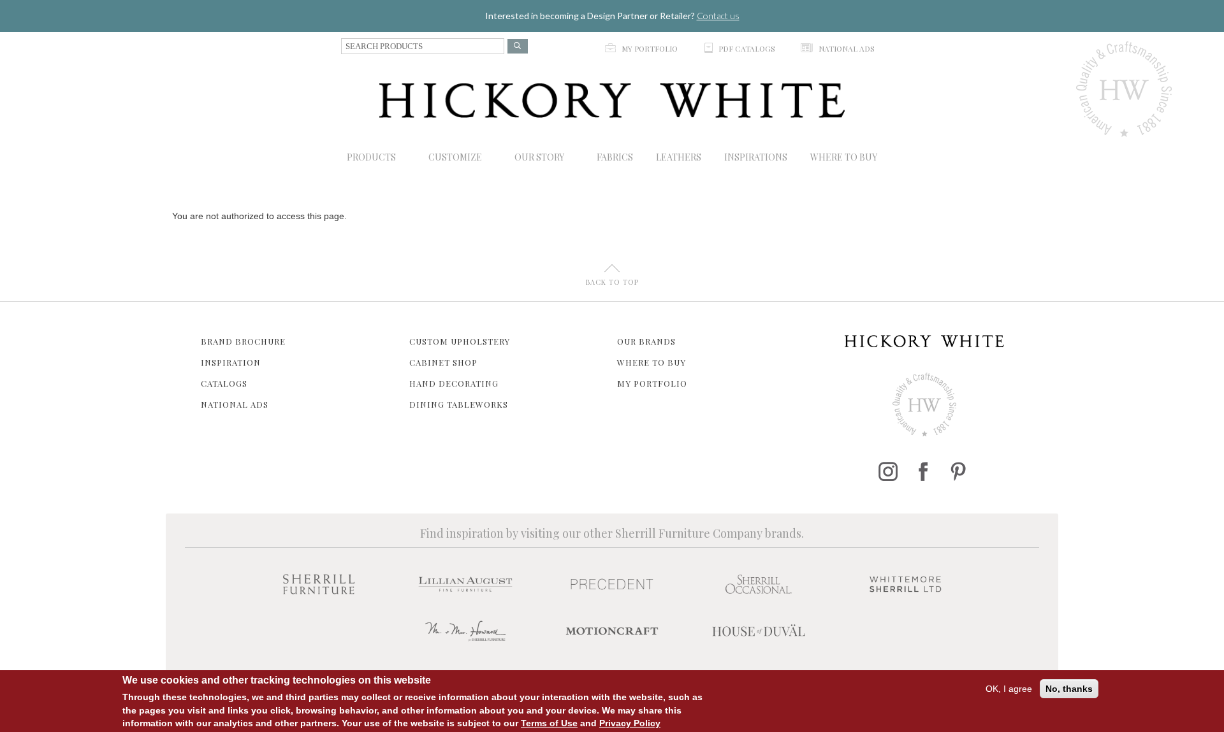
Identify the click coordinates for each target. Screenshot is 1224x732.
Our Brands (646, 341)
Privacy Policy (629, 722)
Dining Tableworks (458, 404)
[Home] (612, 100)
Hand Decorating (454, 383)
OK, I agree (1009, 689)
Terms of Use (549, 722)
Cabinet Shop (443, 362)
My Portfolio (652, 383)
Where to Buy (651, 362)
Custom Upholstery (459, 341)
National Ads (234, 404)
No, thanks (1069, 689)
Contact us (718, 15)
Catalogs (224, 383)
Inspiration (231, 362)
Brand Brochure (243, 341)
